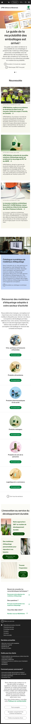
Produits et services (9, 627)
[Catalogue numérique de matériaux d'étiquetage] (15, 245)
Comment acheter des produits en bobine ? (13, 672)
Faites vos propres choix (15, 718)
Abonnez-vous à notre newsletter (10, 643)
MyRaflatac (5, 664)
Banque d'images (6, 648)
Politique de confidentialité (17, 701)
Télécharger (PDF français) (16, 67)
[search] (25, 2)
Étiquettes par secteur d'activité (12, 625)
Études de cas (5, 646)
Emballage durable (9, 629)
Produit (15, 2)
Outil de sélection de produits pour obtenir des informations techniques (15, 657)
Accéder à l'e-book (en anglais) (16, 64)
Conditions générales (7, 675)
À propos (6, 631)
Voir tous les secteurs (16, 496)
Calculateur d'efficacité (8, 659)
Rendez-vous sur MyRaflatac (16, 613)
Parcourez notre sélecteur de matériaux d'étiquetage (16, 595)
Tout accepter (15, 707)
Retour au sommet (9, 621)
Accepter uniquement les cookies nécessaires (15, 712)
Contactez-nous (6, 677)
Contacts (6, 633)
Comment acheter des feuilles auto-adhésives (14, 674)
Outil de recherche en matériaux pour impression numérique (15, 661)
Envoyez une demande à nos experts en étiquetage (16, 604)
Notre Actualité (8, 635)
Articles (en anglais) (7, 645)
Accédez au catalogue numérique (16, 285)
